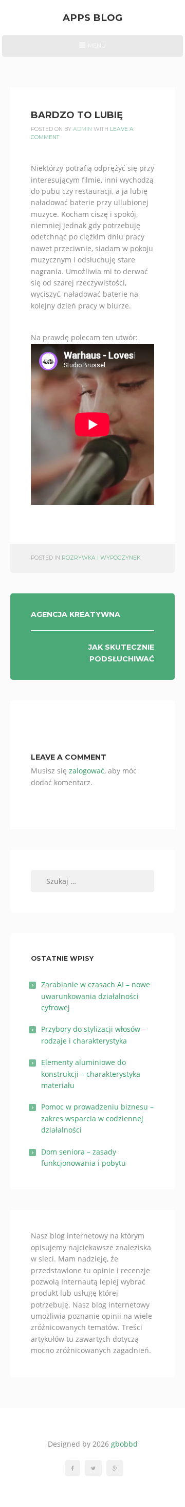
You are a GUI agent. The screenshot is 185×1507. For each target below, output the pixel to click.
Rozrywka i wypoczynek (101, 558)
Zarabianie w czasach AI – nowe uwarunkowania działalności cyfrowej (95, 996)
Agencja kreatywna (75, 614)
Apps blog (92, 18)
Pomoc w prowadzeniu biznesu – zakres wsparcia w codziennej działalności (97, 1118)
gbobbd (124, 1444)
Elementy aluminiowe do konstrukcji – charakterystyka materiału (90, 1073)
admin (82, 129)
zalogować (86, 770)
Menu (92, 49)
